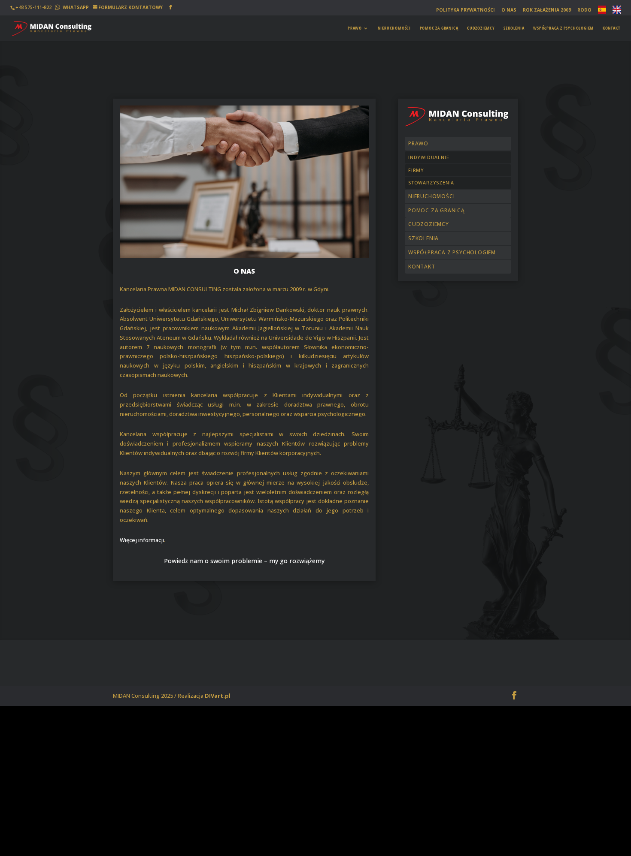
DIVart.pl (218, 695)
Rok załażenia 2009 (547, 10)
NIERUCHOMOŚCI (394, 28)
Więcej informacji (142, 540)
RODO (584, 10)
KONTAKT (611, 28)
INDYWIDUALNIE (428, 157)
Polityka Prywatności (465, 10)
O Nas (508, 10)
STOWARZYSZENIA (431, 182)
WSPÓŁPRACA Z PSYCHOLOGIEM (563, 28)
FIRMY (416, 170)
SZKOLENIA (514, 28)
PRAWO (355, 28)
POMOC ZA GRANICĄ (439, 28)
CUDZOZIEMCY (481, 28)
